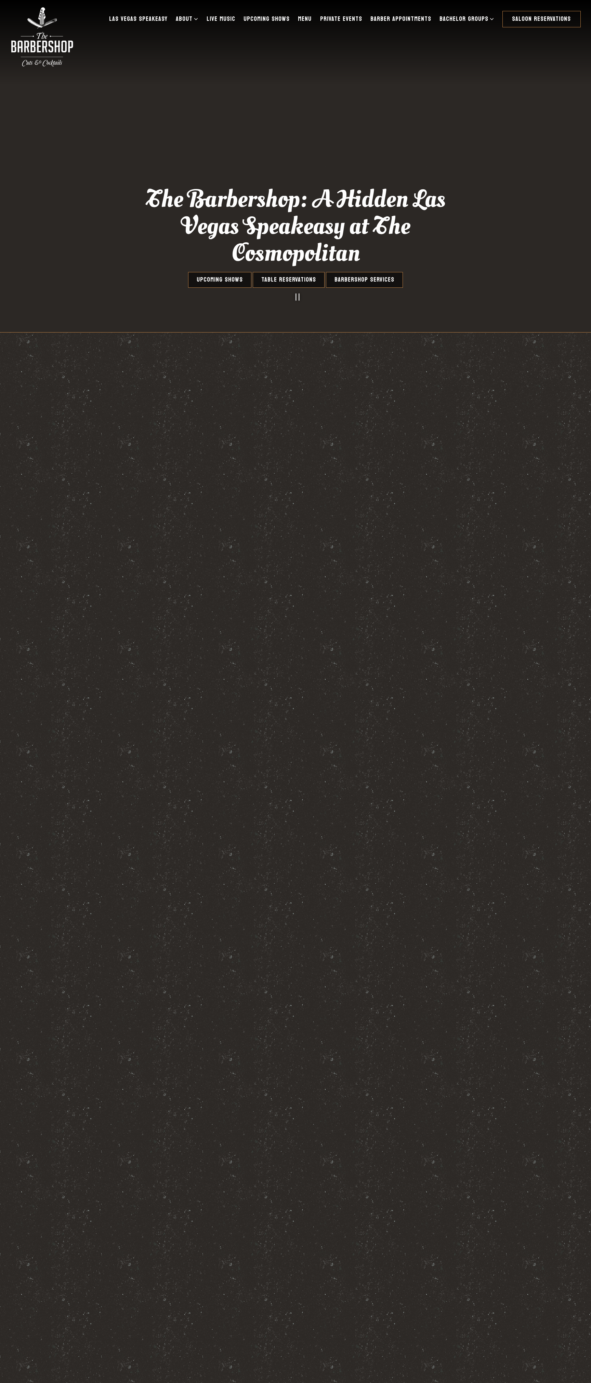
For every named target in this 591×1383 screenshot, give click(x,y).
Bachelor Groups (468, 19)
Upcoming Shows (220, 279)
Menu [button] (305, 19)
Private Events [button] (341, 19)
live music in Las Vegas (103, 852)
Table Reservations (288, 279)
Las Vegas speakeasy (129, 802)
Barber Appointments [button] (400, 19)
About (188, 19)
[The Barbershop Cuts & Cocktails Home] (42, 36)
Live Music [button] (221, 19)
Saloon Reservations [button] (541, 19)
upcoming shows (122, 860)
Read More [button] (62, 891)
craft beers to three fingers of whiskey (110, 823)
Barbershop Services (364, 279)
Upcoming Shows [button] (267, 19)
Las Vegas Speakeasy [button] (138, 19)
